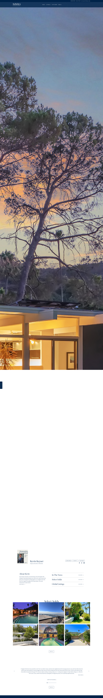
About (43, 4)
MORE (59, 4)
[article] (25, 613)
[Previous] (14, 671)
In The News (54, 4)
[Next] (89, 671)
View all (51, 651)
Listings (48, 4)
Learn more (68, 560)
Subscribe (82, 560)
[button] (79, 562)
